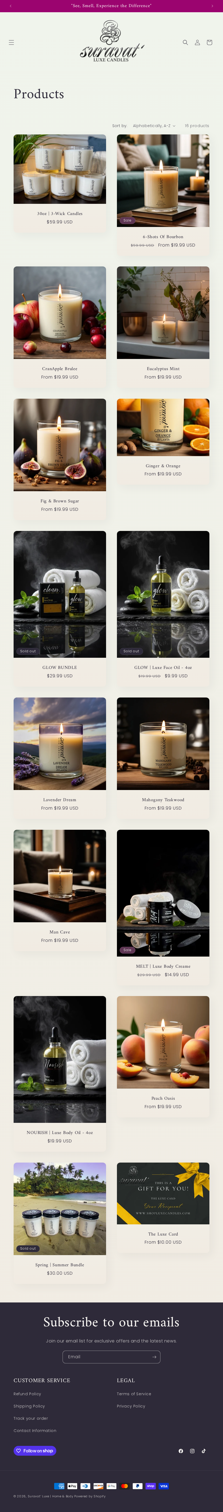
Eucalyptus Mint (163, 369)
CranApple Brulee (59, 369)
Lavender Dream (59, 800)
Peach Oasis (163, 1099)
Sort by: (120, 125)
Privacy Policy (131, 1406)
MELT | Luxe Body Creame (163, 967)
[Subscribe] (154, 1357)
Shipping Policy (29, 1406)
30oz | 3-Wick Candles (60, 214)
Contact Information (35, 1430)
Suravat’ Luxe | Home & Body (50, 1496)
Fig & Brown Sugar (60, 501)
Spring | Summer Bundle (59, 1265)
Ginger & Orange (163, 466)
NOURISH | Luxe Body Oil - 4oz (60, 1133)
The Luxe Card (163, 1234)
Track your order (31, 1418)
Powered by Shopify (90, 1496)
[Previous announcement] (11, 6)
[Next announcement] (212, 6)
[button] (11, 42)
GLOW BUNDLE (59, 668)
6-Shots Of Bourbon (163, 237)
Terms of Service (134, 1394)
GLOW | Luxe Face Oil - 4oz (163, 668)
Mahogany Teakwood (163, 800)
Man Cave (59, 932)
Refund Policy (27, 1394)
